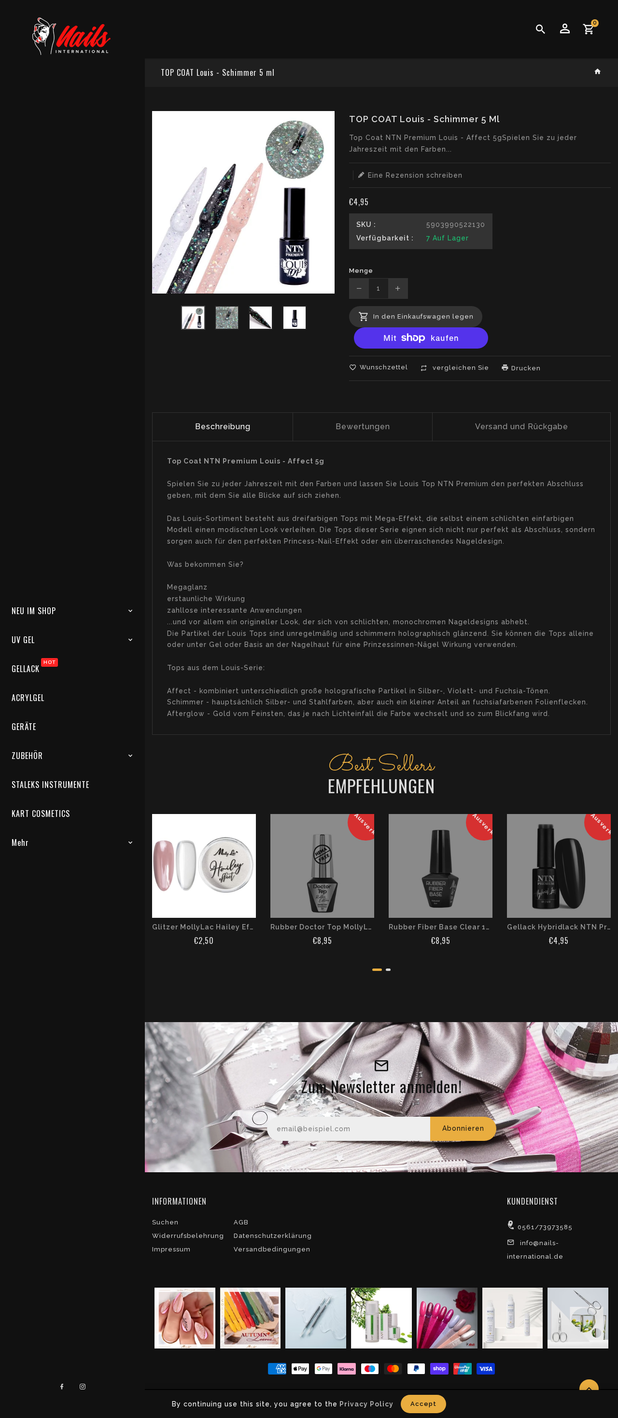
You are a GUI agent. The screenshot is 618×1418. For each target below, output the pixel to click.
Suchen (165, 1222)
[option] (193, 318)
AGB (241, 1222)
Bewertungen (363, 426)
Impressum (171, 1249)
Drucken (525, 368)
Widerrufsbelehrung (188, 1235)
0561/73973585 (545, 1227)
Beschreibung (223, 426)
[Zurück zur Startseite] (598, 72)
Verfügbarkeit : (385, 238)
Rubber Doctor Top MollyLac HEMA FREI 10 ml (322, 927)
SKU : (366, 224)
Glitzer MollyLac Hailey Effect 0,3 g (204, 927)
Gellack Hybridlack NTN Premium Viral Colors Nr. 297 (559, 927)
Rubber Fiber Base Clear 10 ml (440, 927)
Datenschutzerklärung (273, 1235)
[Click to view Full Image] (183, 1317)
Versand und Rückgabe (521, 426)
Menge (361, 270)
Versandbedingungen (272, 1249)
